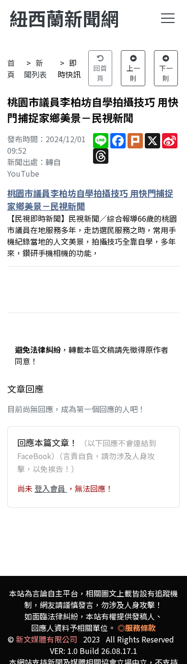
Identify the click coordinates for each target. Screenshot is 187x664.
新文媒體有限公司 (46, 639)
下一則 (166, 73)
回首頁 (100, 73)
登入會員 (51, 488)
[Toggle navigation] (168, 18)
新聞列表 (35, 68)
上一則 (133, 73)
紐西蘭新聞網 (64, 18)
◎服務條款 (136, 627)
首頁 (11, 68)
